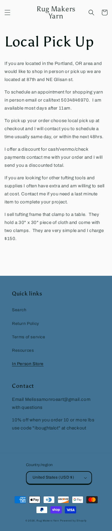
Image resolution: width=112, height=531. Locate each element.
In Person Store (28, 364)
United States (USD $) (53, 477)
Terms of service (28, 337)
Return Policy (25, 323)
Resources (23, 350)
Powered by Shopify (73, 520)
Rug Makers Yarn (47, 520)
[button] (7, 12)
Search (19, 310)
